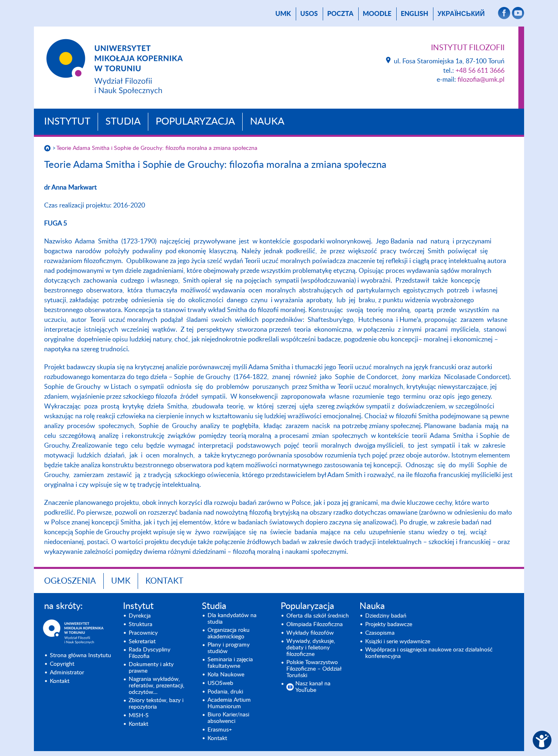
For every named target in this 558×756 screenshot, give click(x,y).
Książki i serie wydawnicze (397, 641)
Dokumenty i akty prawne (151, 668)
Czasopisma (380, 633)
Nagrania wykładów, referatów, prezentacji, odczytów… (156, 685)
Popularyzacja (195, 122)
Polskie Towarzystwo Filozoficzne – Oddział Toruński (313, 669)
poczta (340, 14)
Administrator (67, 673)
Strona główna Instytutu (80, 655)
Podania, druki (225, 692)
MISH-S (139, 715)
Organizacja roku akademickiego (229, 633)
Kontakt (164, 581)
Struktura (140, 624)
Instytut (67, 122)
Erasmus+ (220, 730)
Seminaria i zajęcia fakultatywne (230, 663)
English (414, 14)
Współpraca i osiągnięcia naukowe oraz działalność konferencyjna (429, 653)
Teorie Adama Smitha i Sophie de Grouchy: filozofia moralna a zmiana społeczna (156, 148)
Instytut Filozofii (467, 48)
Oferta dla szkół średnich (317, 616)
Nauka (267, 122)
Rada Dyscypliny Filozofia (149, 653)
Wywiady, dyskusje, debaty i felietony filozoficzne (310, 647)
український (461, 14)
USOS (309, 14)
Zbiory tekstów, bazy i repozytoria (156, 704)
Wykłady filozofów (310, 633)
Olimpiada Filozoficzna (314, 624)
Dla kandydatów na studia (232, 619)
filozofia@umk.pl (481, 79)
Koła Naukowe (226, 675)
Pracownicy (143, 633)
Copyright (62, 664)
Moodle (377, 14)
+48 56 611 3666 (479, 70)
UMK (283, 14)
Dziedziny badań (385, 616)
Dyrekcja (140, 616)
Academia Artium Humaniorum (229, 703)
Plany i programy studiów (229, 648)
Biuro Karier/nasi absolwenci (228, 718)
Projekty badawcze (388, 624)
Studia (123, 122)
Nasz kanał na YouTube (312, 687)
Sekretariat (142, 641)
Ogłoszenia (70, 581)
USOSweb (220, 683)
